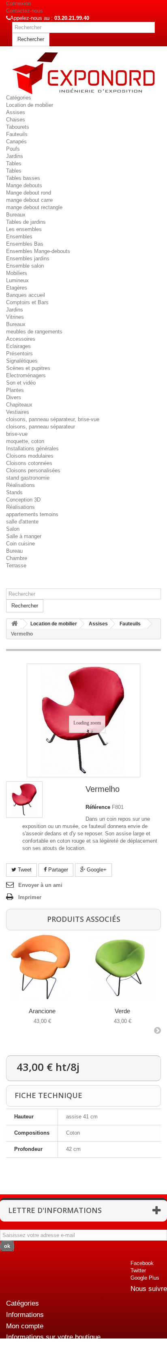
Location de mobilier (29, 105)
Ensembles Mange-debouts (38, 251)
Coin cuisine (20, 544)
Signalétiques (22, 361)
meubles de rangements (34, 332)
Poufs (13, 149)
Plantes (15, 390)
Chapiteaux (19, 405)
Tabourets (17, 127)
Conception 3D (23, 500)
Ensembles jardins (27, 258)
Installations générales (32, 448)
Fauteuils (17, 134)
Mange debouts (24, 185)
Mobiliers (16, 273)
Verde (122, 1011)
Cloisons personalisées (33, 470)
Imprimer (29, 897)
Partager (57, 870)
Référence (98, 807)
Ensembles (19, 237)
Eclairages (18, 346)
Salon (12, 529)
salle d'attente (22, 522)
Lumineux (17, 280)
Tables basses (23, 178)
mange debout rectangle (34, 207)
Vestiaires (17, 412)
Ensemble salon (25, 266)
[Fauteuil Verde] (121, 967)
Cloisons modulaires (30, 456)
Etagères (16, 288)
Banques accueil (25, 295)
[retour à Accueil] (14, 624)
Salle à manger (23, 536)
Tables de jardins (26, 222)
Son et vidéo (21, 383)
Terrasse (16, 565)
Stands (14, 492)
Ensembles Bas (24, 244)
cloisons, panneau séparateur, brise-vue (52, 419)
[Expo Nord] (83, 73)
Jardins (14, 156)
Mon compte (24, 1326)
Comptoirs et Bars (27, 302)
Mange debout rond (28, 193)
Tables (13, 163)
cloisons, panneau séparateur (40, 427)
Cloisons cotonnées (29, 463)
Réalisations (20, 485)
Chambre (16, 558)
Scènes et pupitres (28, 368)
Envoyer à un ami (40, 885)
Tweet (24, 870)
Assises (15, 112)
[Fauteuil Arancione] (40, 967)
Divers (13, 397)
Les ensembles (24, 229)
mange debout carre (29, 200)
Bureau (14, 551)
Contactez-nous (24, 11)
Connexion (18, 3)
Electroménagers (26, 375)
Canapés (16, 141)
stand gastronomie (27, 478)
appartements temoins (32, 514)
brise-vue (17, 434)
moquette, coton (25, 441)
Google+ (96, 870)
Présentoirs (19, 353)
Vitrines (15, 317)
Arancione (42, 1011)
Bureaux (16, 215)
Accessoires (20, 339)
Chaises (15, 120)
